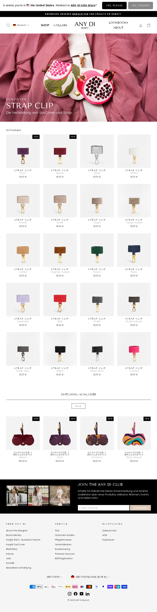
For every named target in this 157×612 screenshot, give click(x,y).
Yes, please (114, 5)
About (118, 27)
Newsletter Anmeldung (18, 567)
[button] (21, 25)
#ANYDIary (11, 549)
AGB (104, 535)
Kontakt (10, 563)
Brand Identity (13, 535)
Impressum (108, 539)
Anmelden (140, 508)
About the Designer (17, 530)
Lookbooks (118, 22)
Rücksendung (62, 549)
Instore (10, 553)
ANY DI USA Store (83, 5)
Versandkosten (63, 544)
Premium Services (65, 553)
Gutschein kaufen (65, 535)
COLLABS (60, 25)
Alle (78, 406)
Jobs (8, 558)
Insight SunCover (15, 544)
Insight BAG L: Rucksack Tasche (23, 539)
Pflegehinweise (63, 539)
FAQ (57, 530)
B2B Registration (64, 558)
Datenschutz (109, 530)
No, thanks (140, 5)
